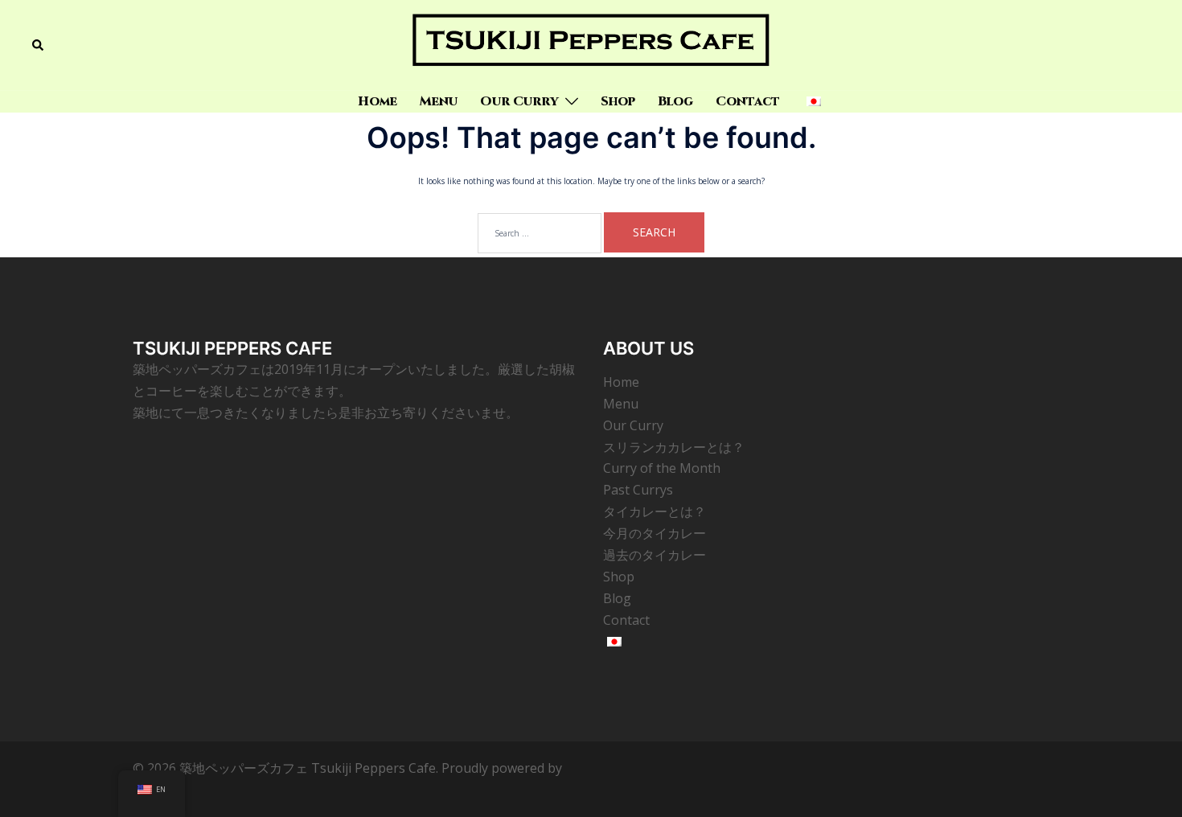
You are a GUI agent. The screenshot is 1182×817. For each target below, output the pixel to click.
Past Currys (638, 490)
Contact (748, 101)
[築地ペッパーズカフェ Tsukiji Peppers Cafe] (590, 44)
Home (377, 101)
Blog (675, 101)
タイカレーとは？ (654, 511)
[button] (38, 45)
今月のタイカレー (654, 533)
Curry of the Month (661, 468)
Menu (439, 101)
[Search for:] (539, 233)
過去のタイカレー (654, 555)
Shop (618, 101)
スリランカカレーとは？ (674, 447)
